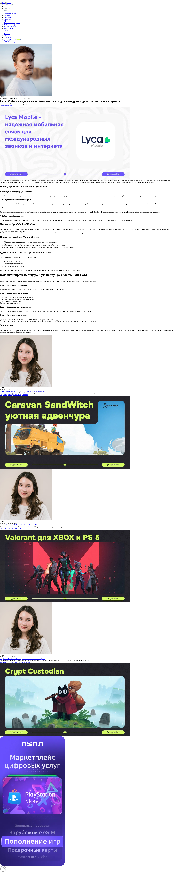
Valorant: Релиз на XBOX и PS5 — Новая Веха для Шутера (20, 525)
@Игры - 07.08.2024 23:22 (9, 389)
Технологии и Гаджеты (12, 23)
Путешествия (8, 17)
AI (5, 21)
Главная (7, 8)
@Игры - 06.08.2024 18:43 (9, 657)
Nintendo (7, 34)
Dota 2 (6, 35)
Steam (6, 32)
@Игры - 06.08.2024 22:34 (9, 523)
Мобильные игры (10, 25)
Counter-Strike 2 (9, 37)
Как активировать (10, 14)
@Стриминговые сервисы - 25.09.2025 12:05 (15, 98)
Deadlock (7, 41)
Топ (5, 10)
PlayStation (7, 19)
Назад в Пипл (5, 1)
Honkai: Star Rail (9, 43)
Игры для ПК (8, 28)
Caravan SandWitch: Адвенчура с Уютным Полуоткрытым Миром (22, 391)
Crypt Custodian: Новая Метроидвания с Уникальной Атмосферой (22, 659)
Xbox (6, 30)
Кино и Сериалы (10, 26)
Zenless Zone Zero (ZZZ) (12, 39)
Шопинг (7, 15)
